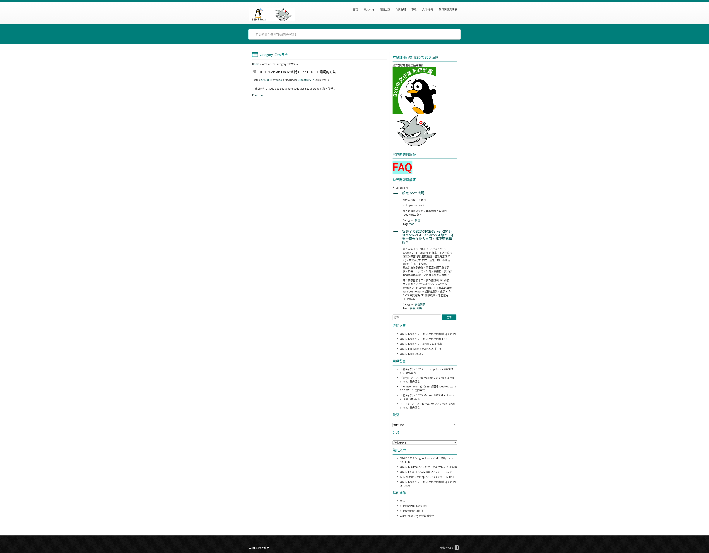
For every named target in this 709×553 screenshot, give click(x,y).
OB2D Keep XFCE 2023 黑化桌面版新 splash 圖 (428, 334)
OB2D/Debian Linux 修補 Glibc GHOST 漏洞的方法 (297, 72)
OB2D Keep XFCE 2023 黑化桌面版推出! (423, 339)
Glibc (300, 79)
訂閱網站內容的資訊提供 (414, 506)
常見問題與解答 (448, 9)
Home (255, 64)
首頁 (355, 9)
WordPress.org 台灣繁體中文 (417, 516)
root (411, 224)
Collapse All (400, 187)
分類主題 (385, 9)
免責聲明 (400, 9)
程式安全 (309, 79)
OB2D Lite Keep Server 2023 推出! (420, 348)
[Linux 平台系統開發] (272, 14)
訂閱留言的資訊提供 (411, 511)
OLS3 (279, 79)
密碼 (419, 308)
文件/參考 (427, 9)
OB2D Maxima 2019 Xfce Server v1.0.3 (423, 467)
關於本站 (369, 9)
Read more (258, 95)
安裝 (412, 308)
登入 (402, 501)
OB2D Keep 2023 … (412, 353)
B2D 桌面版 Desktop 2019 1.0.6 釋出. (422, 477)
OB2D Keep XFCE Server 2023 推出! (421, 344)
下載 (414, 9)
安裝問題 (420, 304)
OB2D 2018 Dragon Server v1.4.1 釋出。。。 (426, 458)
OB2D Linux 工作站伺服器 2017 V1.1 (421, 472)
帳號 (417, 220)
